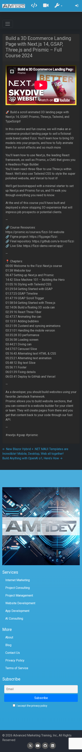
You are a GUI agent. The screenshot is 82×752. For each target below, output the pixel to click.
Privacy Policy (14, 660)
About (9, 637)
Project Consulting (17, 588)
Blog (8, 645)
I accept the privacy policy (31, 705)
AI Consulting (14, 618)
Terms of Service (16, 668)
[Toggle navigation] (7, 24)
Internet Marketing (17, 580)
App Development (17, 611)
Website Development (20, 603)
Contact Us (12, 653)
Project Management (19, 595)
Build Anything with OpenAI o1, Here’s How (32, 458)
